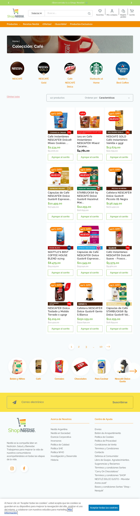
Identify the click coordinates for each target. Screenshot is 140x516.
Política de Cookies (104, 437)
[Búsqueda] (89, 13)
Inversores (56, 441)
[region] (70, 507)
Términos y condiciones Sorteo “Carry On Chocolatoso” (110, 469)
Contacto (99, 452)
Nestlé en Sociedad (60, 433)
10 (101, 346)
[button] (13, 96)
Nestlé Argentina (59, 429)
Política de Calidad (60, 444)
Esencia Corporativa (61, 437)
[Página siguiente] (108, 347)
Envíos (98, 429)
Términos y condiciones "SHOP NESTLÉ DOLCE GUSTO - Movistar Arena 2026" (112, 479)
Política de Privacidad (105, 441)
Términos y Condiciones (107, 448)
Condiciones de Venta (105, 444)
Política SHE (57, 448)
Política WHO (57, 452)
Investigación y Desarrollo (64, 456)
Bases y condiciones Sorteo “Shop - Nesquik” (113, 488)
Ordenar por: (91, 97)
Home (15, 41)
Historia (54, 460)
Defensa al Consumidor (106, 456)
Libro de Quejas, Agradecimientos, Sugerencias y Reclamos (112, 462)
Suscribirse (120, 402)
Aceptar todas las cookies (104, 507)
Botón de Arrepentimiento (108, 433)
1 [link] (71, 346)
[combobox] (69, 13)
